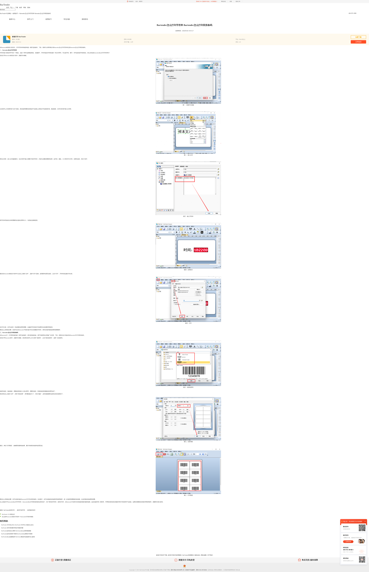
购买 (20, 7)
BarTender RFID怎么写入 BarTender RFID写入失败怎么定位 (17, 525)
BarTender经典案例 (188, 555)
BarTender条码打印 (9, 510)
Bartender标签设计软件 (11, 55)
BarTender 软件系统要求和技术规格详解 (12, 528)
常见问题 (67, 19)
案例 (28, 7)
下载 (16, 7)
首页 (7, 7)
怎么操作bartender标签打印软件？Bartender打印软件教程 (17, 516)
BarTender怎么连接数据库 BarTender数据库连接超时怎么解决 (18, 537)
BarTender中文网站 (5, 13)
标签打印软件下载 (161, 555)
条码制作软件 (31, 510)
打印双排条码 (80, 335)
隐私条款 (197, 555)
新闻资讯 (85, 19)
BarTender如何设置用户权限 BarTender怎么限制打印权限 (16, 534)
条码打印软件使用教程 (174, 555)
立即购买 (358, 42)
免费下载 (358, 37)
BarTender (5, 4)
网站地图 (203, 555)
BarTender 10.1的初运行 (8, 514)
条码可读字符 (21, 510)
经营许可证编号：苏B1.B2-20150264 (196, 570)
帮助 (24, 7)
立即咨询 (348, 541)
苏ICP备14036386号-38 (177, 570)
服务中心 (12, 19)
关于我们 (210, 555)
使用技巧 (15, 13)
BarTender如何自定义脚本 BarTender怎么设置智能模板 (16, 531)
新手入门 (30, 19)
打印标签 (122, 502)
